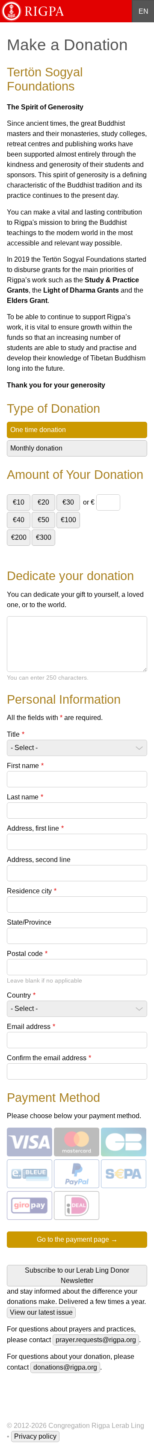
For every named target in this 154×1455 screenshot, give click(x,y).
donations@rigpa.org (65, 1367)
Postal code (27, 953)
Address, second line (39, 859)
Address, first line (35, 828)
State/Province (29, 922)
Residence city (31, 891)
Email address (31, 1026)
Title (15, 734)
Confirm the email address (49, 1058)
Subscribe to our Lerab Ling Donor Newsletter (77, 1275)
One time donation (38, 429)
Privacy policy (35, 1436)
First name (25, 765)
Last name (25, 797)
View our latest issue (41, 1312)
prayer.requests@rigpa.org (96, 1339)
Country (21, 995)
